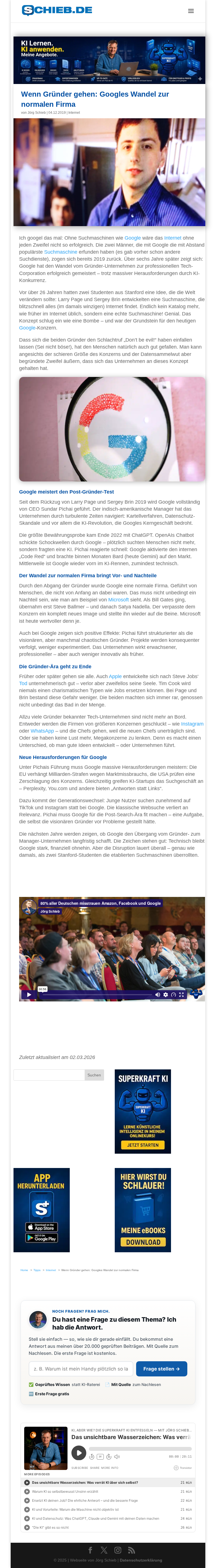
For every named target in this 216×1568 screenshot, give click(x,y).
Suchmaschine (60, 252)
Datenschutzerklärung (141, 1560)
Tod (23, 683)
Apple (115, 676)
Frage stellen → (161, 1369)
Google (133, 238)
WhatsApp (42, 731)
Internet (74, 113)
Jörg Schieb (37, 113)
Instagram (192, 724)
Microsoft (118, 600)
